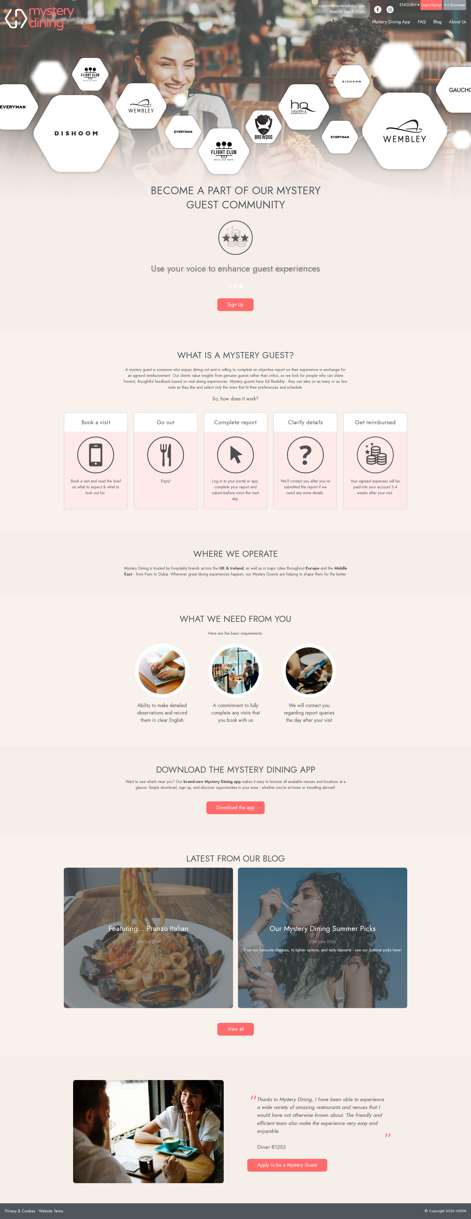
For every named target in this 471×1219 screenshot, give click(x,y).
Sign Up (235, 304)
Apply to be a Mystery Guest (287, 1165)
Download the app (235, 807)
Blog (437, 22)
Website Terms (51, 1211)
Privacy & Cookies (20, 1211)
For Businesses (455, 4)
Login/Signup (431, 4)
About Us (457, 22)
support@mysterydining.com (342, 6)
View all (235, 1029)
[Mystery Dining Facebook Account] (377, 9)
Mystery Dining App (391, 22)
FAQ (422, 22)
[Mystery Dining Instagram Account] (390, 9)
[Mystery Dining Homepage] (39, 18)
